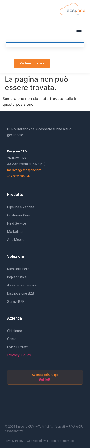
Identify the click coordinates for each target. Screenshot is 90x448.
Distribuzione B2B (20, 293)
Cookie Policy (36, 440)
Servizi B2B (15, 301)
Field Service (16, 223)
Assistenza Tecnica (22, 285)
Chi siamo (14, 331)
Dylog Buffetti (17, 347)
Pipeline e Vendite (20, 207)
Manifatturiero (18, 269)
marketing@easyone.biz (24, 170)
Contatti (13, 339)
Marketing (15, 231)
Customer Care (18, 215)
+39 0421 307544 (18, 176)
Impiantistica (17, 277)
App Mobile (15, 240)
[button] (79, 30)
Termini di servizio (61, 440)
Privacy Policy (19, 355)
